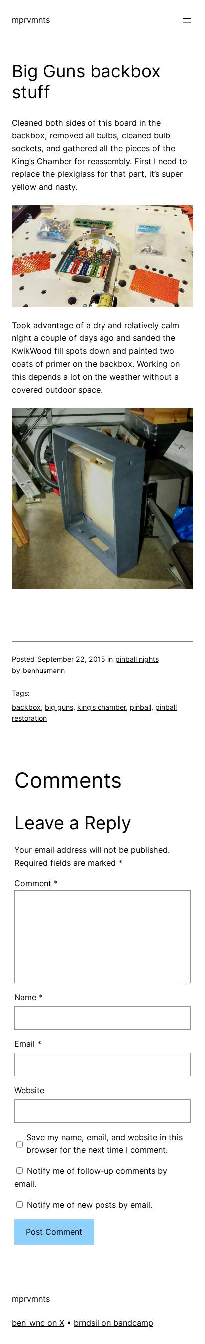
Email (27, 1044)
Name (28, 997)
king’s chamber (101, 707)
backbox (26, 707)
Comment (36, 883)
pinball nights (137, 659)
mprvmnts (31, 20)
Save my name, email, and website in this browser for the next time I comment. (104, 1143)
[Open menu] (187, 20)
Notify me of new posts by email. (89, 1205)
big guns (59, 707)
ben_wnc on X (38, 1323)
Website (29, 1090)
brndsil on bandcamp (113, 1323)
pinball (140, 707)
